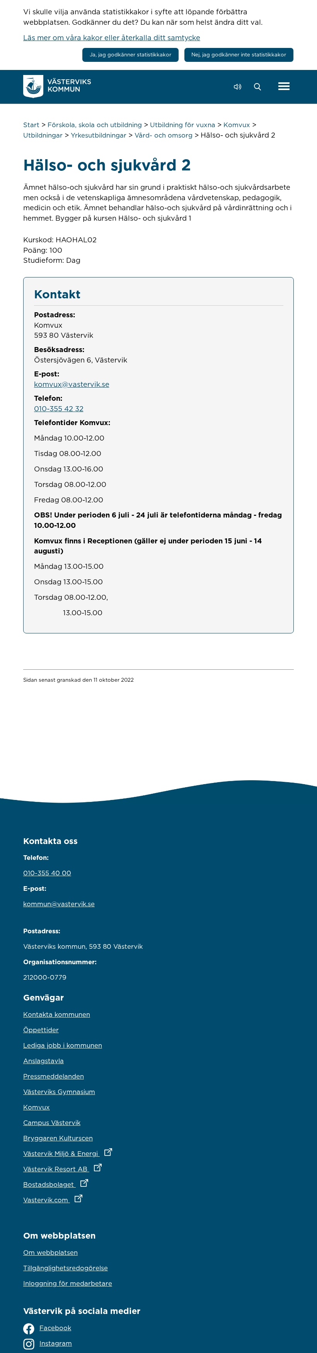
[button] (259, 87)
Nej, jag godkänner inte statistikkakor (238, 54)
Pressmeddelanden (53, 1076)
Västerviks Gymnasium (59, 1092)
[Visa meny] (284, 87)
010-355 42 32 (59, 408)
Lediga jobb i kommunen (62, 1045)
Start (31, 125)
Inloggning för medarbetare (67, 1283)
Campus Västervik (51, 1123)
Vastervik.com (86, 1200)
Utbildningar (43, 135)
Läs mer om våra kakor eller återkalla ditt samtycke (111, 37)
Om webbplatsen (50, 1252)
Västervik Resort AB (96, 1169)
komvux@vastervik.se (71, 384)
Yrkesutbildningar (98, 135)
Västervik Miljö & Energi (101, 1153)
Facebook (55, 1328)
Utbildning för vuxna (182, 125)
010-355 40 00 (47, 873)
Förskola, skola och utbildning (95, 125)
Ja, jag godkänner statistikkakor (130, 54)
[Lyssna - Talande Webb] (239, 86)
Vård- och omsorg (164, 135)
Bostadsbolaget (89, 1184)
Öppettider (41, 1030)
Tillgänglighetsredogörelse (65, 1268)
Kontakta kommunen (56, 1014)
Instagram (55, 1343)
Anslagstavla (43, 1061)
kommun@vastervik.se (59, 904)
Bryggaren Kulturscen (58, 1138)
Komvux (236, 125)
